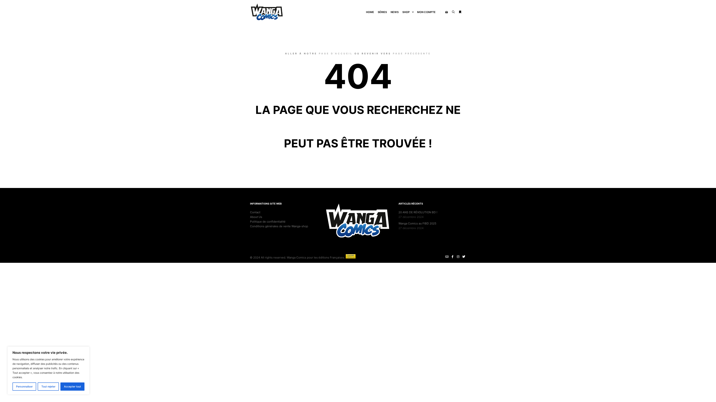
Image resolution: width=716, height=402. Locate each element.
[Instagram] (458, 256)
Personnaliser (24, 386)
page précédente (412, 53)
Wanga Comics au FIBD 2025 (417, 223)
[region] (48, 371)
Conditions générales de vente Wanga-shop (279, 226)
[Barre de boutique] (446, 12)
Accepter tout (72, 386)
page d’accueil (336, 53)
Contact (255, 212)
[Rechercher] (453, 12)
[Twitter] (463, 256)
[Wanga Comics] (267, 12)
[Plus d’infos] (460, 12)
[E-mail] (447, 256)
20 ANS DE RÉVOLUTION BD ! (417, 212)
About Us (256, 217)
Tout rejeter (48, 386)
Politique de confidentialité (267, 221)
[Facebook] (452, 256)
